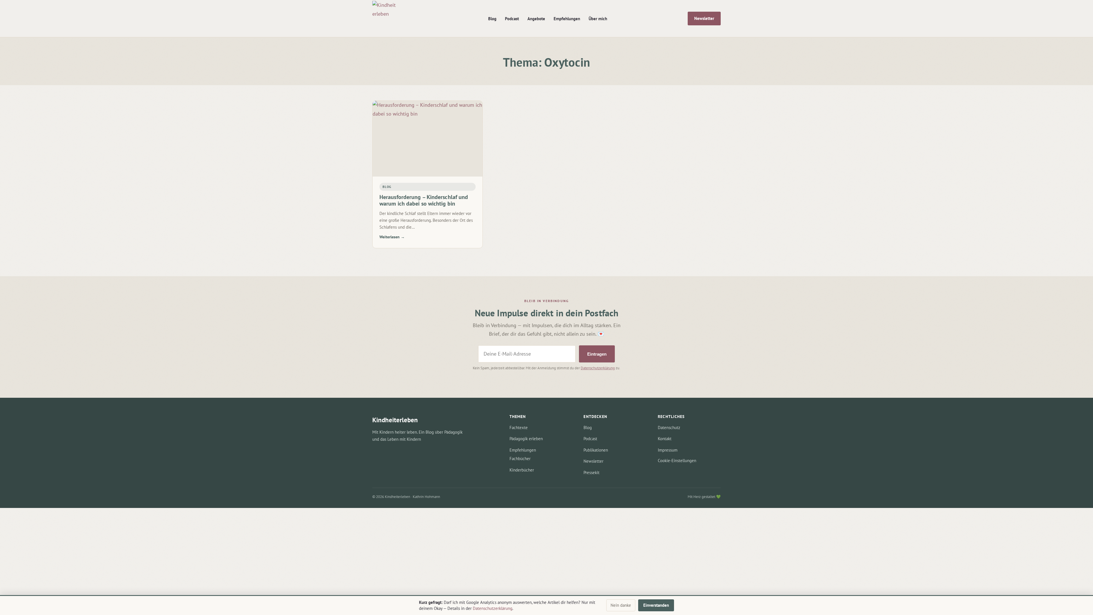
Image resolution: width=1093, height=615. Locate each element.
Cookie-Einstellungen (677, 460)
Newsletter (704, 18)
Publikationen (596, 450)
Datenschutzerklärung (598, 368)
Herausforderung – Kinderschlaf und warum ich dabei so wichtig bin (423, 200)
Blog (492, 18)
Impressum (667, 450)
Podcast (512, 18)
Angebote (536, 18)
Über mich (598, 18)
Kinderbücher (521, 470)
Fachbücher (520, 458)
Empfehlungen (567, 18)
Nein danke (621, 605)
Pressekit (591, 472)
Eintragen (597, 354)
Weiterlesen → (392, 236)
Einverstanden (656, 605)
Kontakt (664, 438)
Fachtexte (518, 427)
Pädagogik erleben (526, 438)
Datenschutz (669, 427)
